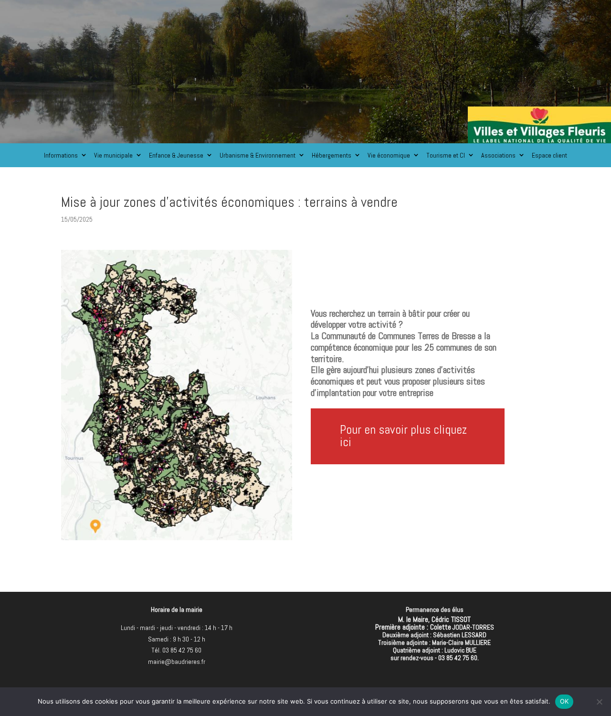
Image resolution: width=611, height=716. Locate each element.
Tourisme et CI (445, 155)
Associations (498, 155)
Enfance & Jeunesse (176, 155)
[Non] (599, 701)
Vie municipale (113, 155)
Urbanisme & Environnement (257, 155)
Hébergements (331, 155)
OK (564, 701)
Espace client (549, 155)
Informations (61, 155)
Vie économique (389, 155)
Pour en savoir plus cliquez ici (403, 436)
